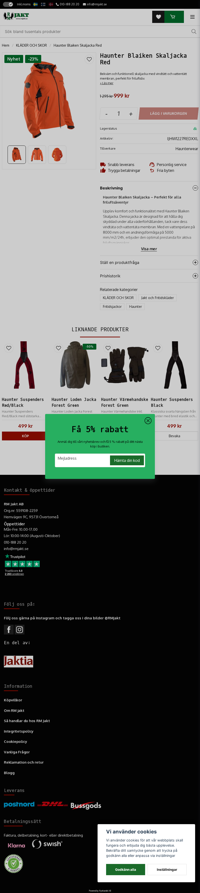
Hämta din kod (127, 460)
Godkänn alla (125, 870)
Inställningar (167, 870)
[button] (148, 420)
